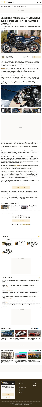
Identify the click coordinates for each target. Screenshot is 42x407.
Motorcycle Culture (9, 298)
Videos (15, 6)
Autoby (11, 212)
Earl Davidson (10, 56)
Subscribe (8, 394)
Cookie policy (18, 403)
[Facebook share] (13, 217)
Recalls (7, 282)
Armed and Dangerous (9, 290)
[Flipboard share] (21, 217)
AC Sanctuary (7, 212)
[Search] (37, 2)
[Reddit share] (23, 217)
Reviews (5, 6)
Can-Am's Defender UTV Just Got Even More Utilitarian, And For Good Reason (18, 304)
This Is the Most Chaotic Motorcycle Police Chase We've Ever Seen (16, 288)
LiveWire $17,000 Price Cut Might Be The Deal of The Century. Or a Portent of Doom (19, 292)
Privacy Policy (11, 396)
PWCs (7, 302)
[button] (3, 110)
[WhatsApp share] (26, 217)
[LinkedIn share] (18, 217)
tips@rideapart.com (26, 224)
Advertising (35, 383)
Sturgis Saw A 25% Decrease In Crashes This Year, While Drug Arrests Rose (18, 285)
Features (9, 6)
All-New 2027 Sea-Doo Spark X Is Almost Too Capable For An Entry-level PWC (18, 301)
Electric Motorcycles (9, 293)
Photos (18, 6)
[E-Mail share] (29, 217)
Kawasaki (6, 14)
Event (6, 286)
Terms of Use (8, 397)
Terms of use (29, 403)
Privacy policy (12, 403)
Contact (34, 385)
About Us (34, 381)
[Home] (9, 2)
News (2, 6)
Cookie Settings (23, 403)
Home (2, 14)
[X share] (15, 217)
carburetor (16, 165)
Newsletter (23, 6)
